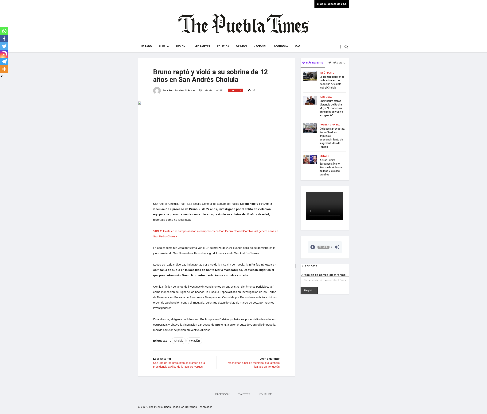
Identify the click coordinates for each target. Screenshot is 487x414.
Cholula (236, 90)
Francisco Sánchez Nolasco (178, 90)
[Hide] (1, 76)
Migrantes (202, 46)
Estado (146, 46)
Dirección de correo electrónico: (324, 274)
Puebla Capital (330, 124)
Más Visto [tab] (338, 62)
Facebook (222, 394)
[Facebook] (4, 38)
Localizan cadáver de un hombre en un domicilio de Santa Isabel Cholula (332, 82)
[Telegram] (4, 61)
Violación (194, 340)
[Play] (313, 247)
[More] (4, 69)
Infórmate (327, 72)
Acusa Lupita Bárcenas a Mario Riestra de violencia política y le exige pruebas (331, 167)
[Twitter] (4, 46)
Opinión (241, 46)
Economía (281, 46)
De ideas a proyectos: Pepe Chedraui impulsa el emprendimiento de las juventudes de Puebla (332, 138)
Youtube (265, 394)
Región (180, 46)
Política (223, 46)
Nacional (260, 46)
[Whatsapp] (4, 31)
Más (298, 46)
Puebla (164, 46)
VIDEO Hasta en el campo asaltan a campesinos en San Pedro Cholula (198, 231)
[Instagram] (4, 54)
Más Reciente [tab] (314, 62)
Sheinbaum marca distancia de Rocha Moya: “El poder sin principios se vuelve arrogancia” (331, 108)
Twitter (244, 394)
